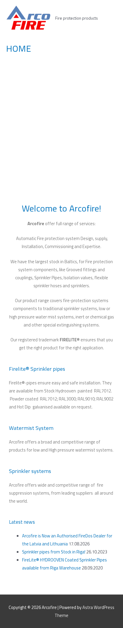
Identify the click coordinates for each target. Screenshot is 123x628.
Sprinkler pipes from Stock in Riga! (53, 551)
